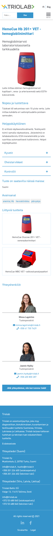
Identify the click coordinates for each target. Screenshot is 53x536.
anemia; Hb (8, 201)
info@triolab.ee (9, 497)
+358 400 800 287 (28, 376)
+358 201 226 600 (10, 470)
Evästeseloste (9, 443)
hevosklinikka (22, 201)
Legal (33, 530)
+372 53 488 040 (10, 500)
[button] (26, 153)
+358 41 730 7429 (28, 328)
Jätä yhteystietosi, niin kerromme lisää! (26, 388)
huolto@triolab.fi (26, 466)
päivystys (35, 201)
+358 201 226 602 (10, 473)
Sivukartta (22, 530)
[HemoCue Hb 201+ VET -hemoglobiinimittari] (26, 69)
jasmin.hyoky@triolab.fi (28, 373)
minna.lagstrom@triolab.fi (28, 325)
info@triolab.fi (9, 466)
